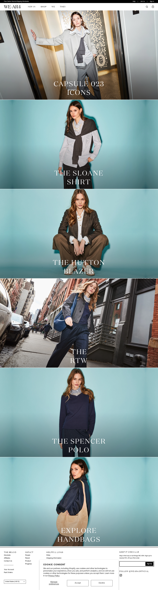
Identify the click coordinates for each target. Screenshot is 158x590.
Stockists (7, 555)
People (27, 555)
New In (32, 6)
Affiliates (7, 558)
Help (134, 1)
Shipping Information (53, 558)
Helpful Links (54, 552)
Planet (27, 558)
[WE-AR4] (12, 7)
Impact (29, 552)
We (53, 6)
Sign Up (149, 564)
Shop (43, 6)
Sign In (152, 1)
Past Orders (8, 572)
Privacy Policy (54, 576)
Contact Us (8, 561)
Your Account (9, 570)
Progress (28, 564)
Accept (78, 583)
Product (28, 561)
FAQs (48, 555)
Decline (102, 583)
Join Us (143, 1)
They (63, 6)
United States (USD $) (12, 581)
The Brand (10, 552)
